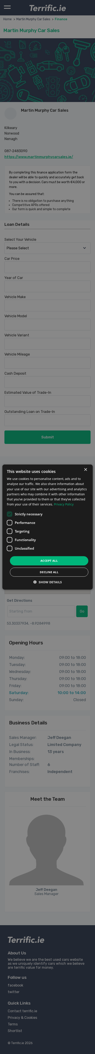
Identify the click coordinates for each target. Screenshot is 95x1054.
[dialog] (47, 527)
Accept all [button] (49, 561)
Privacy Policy (64, 504)
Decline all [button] (49, 572)
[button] (47, 582)
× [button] (85, 469)
